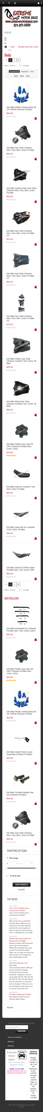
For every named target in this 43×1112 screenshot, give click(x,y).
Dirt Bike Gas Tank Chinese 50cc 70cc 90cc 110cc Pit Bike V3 (20, 233)
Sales (27, 76)
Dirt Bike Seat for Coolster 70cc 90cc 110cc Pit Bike (21, 488)
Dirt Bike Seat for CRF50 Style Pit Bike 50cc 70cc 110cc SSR (20, 569)
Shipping (11, 1041)
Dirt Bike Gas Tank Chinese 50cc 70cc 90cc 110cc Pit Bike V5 (20, 318)
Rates (22, 76)
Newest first (24, 71)
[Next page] (18, 60)
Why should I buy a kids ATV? (20, 921)
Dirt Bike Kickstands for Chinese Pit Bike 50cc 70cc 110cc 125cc (21, 629)
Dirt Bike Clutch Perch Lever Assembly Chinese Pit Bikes (19, 753)
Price (32, 71)
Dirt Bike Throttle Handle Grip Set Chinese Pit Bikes (20, 793)
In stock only (15, 876)
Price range (13, 858)
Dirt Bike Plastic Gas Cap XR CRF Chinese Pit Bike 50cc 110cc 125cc (20, 446)
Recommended (14, 71)
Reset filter (21, 889)
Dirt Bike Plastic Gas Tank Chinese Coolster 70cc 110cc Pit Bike (21, 361)
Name (16, 76)
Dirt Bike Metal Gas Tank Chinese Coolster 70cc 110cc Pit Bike (21, 403)
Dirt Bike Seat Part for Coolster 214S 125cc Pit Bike (21, 528)
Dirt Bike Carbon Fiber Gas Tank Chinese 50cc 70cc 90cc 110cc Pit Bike (21, 190)
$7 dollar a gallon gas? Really (20, 994)
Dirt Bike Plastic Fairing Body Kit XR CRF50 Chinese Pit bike (21, 108)
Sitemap (11, 1046)
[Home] (21, 18)
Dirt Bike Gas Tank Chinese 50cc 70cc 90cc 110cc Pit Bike (20, 149)
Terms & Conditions (15, 1037)
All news (10, 1007)
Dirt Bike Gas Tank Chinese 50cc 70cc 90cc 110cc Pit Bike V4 (20, 276)
